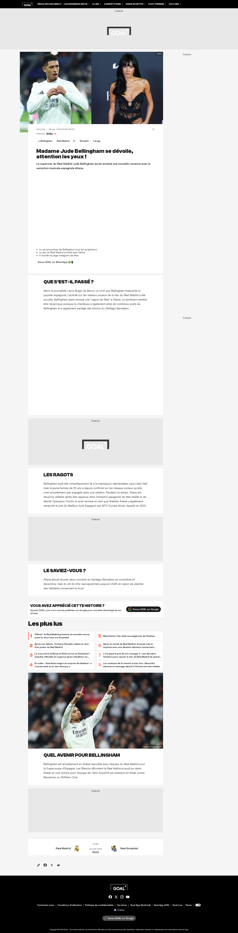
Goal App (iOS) (161, 905)
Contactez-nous (45, 905)
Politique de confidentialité (99, 905)
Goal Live (177, 905)
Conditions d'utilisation (70, 905)
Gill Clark (40, 129)
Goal (66, 929)
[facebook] (110, 897)
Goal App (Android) (140, 905)
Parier (189, 905)
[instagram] (122, 897)
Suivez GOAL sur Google (146, 609)
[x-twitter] (116, 897)
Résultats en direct (49, 4)
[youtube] (127, 897)
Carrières (122, 905)
